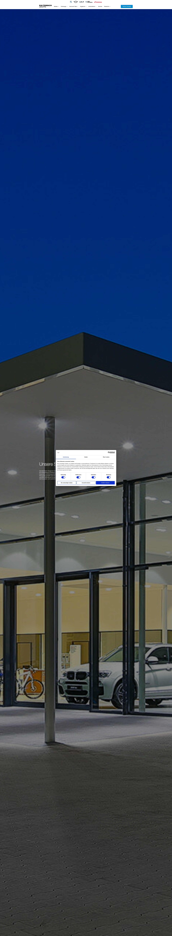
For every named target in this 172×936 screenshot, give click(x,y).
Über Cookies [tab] (106, 457)
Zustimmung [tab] (66, 457)
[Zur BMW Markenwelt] (71, 2)
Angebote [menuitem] (82, 6)
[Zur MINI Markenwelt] (75, 2)
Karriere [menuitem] (100, 6)
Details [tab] (86, 457)
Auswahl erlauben (86, 482)
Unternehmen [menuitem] (91, 6)
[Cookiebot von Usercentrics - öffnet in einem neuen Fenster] (109, 453)
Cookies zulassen (105, 482)
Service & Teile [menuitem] (73, 6)
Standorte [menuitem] (106, 6)
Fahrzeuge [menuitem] (63, 6)
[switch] (78, 477)
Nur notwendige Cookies (66, 482)
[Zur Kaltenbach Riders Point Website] (89, 2)
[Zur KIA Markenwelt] (82, 1)
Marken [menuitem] (56, 6)
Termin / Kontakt (127, 6)
